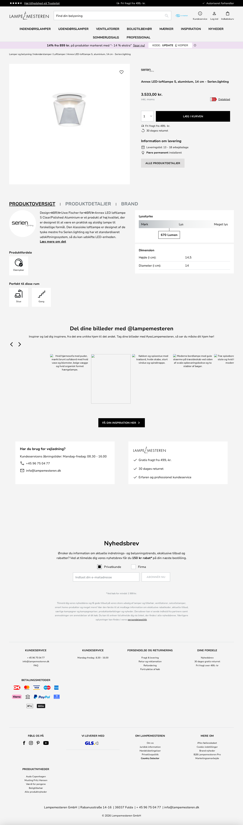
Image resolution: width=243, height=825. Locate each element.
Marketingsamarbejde (207, 758)
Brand (129, 204)
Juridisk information (150, 746)
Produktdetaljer (88, 204)
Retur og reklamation (150, 661)
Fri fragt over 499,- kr (207, 665)
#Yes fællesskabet (207, 742)
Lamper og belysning (20, 54)
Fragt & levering (150, 657)
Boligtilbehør (36, 787)
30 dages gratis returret (207, 661)
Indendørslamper (42, 54)
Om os (150, 742)
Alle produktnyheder (36, 791)
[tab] (35, 204)
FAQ (36, 665)
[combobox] (112, 15)
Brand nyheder (207, 750)
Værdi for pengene (36, 783)
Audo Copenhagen (36, 776)
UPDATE (170, 45)
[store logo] (29, 15)
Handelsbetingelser (150, 750)
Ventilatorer (107, 29)
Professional (138, 37)
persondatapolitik (137, 619)
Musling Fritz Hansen (35, 780)
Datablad (224, 99)
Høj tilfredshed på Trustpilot (42, 3)
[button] (121, 72)
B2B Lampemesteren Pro (207, 754)
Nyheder (215, 29)
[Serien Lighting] (161, 70)
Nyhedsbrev (207, 657)
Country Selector (150, 758)
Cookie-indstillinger (207, 746)
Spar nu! (139, 45)
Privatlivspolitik (150, 754)
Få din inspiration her (119, 422)
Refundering (150, 665)
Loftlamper (59, 54)
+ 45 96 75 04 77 (36, 657)
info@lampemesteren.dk (43, 470)
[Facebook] (24, 743)
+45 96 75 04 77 (38, 463)
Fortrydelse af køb (150, 669)
